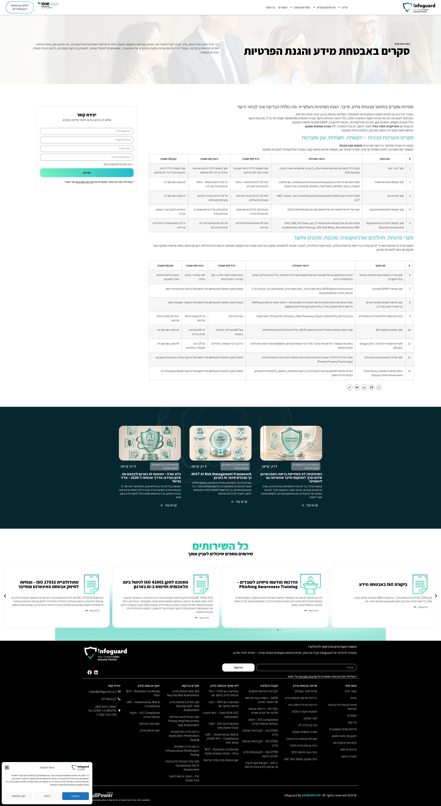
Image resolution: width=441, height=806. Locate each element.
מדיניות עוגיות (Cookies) (343, 729)
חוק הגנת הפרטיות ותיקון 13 (263, 691)
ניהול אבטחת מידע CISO (303, 745)
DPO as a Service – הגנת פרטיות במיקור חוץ (223, 704)
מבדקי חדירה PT (308, 725)
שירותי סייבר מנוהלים (306, 691)
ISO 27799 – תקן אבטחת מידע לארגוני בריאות (260, 754)
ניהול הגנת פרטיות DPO (304, 752)
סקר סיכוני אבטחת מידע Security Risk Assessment (183, 693)
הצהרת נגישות (349, 756)
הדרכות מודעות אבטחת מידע (301, 698)
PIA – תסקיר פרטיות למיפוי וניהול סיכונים (184, 778)
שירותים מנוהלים (326, 7)
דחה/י (47, 796)
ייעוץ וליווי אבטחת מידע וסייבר (301, 739)
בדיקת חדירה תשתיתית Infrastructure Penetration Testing (182, 750)
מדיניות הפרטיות (84, 181)
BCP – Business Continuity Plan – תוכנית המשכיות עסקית (221, 751)
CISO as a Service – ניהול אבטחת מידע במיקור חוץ (223, 693)
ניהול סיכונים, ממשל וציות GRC (300, 759)
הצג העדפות (18, 796)
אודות (353, 698)
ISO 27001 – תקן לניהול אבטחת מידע (260, 732)
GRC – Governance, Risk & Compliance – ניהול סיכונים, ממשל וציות (222, 738)
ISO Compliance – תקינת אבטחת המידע (145, 715)
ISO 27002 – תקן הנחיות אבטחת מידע (260, 743)
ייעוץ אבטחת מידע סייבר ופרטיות (220, 760)
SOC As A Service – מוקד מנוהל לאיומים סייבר (223, 725)
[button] (7, 767)
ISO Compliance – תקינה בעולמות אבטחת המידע (263, 722)
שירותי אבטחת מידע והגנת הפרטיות (342, 707)
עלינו (344, 7)
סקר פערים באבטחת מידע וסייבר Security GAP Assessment (184, 706)
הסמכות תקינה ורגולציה (304, 711)
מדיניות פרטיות (348, 749)
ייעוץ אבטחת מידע (150, 730)
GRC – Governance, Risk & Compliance (143, 704)
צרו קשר (270, 7)
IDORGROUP (311, 795)
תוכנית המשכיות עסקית (304, 732)
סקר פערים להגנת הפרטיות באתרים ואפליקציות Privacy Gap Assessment (183, 721)
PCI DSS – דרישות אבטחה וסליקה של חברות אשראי (263, 711)
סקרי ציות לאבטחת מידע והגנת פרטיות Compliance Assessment (182, 765)
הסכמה (75, 796)
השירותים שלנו (302, 7)
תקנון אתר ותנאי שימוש (344, 736)
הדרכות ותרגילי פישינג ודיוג (302, 705)
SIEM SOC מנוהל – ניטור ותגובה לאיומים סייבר (220, 715)
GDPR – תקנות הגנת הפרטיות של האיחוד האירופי (261, 700)
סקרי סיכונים (310, 718)
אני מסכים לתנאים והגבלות (117, 164)
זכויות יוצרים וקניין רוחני (345, 743)
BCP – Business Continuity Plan (143, 693)
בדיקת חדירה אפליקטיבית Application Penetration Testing (184, 736)
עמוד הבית (351, 691)
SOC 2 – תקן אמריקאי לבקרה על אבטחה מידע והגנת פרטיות (261, 765)
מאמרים (282, 7)
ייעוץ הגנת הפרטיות (149, 724)
